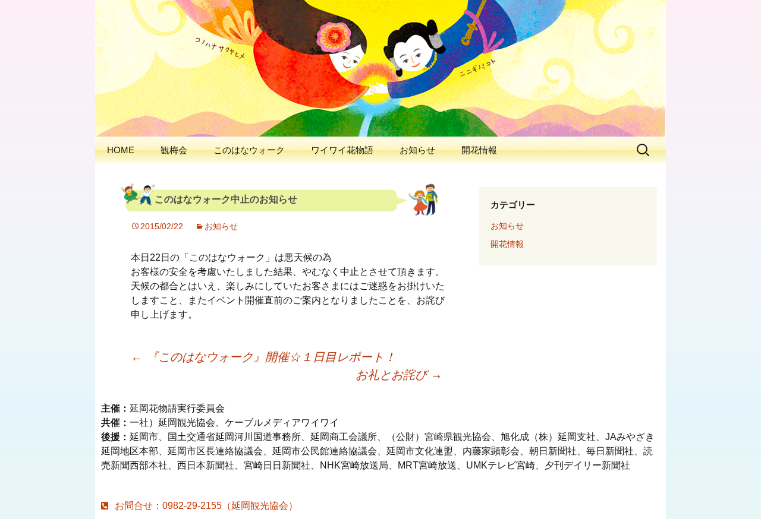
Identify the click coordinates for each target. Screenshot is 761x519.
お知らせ (417, 150)
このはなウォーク (249, 150)
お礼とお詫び (399, 374)
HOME (120, 150)
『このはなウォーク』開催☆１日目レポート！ (263, 356)
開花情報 (479, 150)
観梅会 (174, 150)
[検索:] (644, 150)
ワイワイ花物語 (342, 150)
